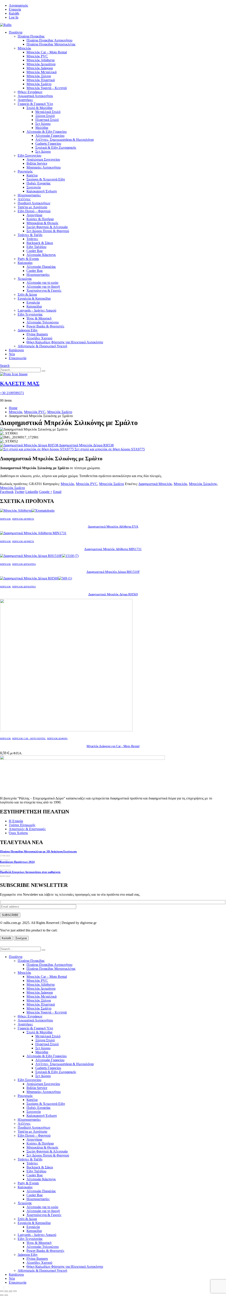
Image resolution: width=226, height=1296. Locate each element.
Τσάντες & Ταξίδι (30, 235)
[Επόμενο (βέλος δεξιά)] (6, 1295)
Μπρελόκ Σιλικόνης (203, 484)
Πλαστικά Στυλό (47, 120)
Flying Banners (37, 334)
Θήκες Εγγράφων (30, 92)
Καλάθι (14, 13)
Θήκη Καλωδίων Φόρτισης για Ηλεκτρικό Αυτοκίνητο (64, 342)
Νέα (12, 354)
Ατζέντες (24, 199)
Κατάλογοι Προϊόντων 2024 (17, 861)
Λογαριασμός (18, 5)
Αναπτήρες (25, 100)
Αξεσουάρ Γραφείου (49, 135)
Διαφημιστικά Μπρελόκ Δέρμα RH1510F (113, 572)
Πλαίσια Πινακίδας (31, 36)
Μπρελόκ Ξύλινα (38, 76)
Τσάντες (32, 239)
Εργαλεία (33, 302)
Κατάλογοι (16, 350)
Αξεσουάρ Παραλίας (41, 267)
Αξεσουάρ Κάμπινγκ (41, 255)
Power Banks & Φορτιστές (45, 326)
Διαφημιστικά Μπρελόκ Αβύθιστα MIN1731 (112, 549)
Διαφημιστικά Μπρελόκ (155, 484)
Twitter (19, 492)
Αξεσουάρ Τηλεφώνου (42, 322)
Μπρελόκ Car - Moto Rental (29, 738)
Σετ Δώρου (43, 151)
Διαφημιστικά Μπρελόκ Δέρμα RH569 (113, 594)
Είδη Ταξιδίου (36, 247)
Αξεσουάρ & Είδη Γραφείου (46, 132)
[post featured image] (27, 510)
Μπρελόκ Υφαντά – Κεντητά (46, 88)
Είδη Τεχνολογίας (30, 314)
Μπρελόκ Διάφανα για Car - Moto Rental (113, 746)
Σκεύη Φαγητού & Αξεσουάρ (47, 227)
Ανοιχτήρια (34, 215)
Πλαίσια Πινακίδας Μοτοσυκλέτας (50, 44)
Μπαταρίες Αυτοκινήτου (43, 167)
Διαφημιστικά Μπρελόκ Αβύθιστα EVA (113, 526)
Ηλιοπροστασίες (29, 195)
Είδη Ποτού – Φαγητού (34, 211)
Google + (45, 492)
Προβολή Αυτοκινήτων (34, 203)
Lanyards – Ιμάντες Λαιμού (37, 310)
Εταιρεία (15, 9)
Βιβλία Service (36, 163)
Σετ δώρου (43, 124)
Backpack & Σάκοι (39, 243)
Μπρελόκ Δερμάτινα (40, 64)
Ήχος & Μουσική (38, 318)
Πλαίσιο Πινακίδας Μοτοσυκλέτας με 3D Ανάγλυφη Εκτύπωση (38, 851)
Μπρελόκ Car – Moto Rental (46, 52)
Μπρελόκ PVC (37, 56)
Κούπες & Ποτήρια (40, 219)
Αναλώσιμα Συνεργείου (43, 159)
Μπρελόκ (24, 48)
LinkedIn (31, 492)
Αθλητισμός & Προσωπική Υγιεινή (42, 346)
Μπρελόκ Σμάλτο (38, 84)
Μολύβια (41, 128)
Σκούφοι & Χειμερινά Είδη (45, 179)
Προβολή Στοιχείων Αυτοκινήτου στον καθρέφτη (30, 872)
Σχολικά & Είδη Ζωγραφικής (55, 147)
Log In (13, 17)
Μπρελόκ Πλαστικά (40, 80)
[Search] (43, 371)
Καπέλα (32, 175)
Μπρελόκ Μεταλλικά (41, 72)
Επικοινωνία (17, 358)
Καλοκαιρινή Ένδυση (41, 191)
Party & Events (28, 259)
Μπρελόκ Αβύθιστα (40, 60)
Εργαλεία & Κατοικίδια (34, 298)
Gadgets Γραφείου (48, 143)
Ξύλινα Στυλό (45, 116)
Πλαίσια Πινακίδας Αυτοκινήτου (49, 40)
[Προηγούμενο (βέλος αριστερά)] (2, 1295)
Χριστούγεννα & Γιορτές (43, 290)
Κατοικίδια (34, 306)
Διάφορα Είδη (27, 330)
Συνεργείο (33, 187)
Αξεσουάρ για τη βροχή (43, 286)
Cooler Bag (34, 251)
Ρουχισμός (25, 171)
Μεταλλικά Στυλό (47, 112)
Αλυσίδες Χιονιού (39, 338)
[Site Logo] (5, 25)
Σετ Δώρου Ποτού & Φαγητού (47, 231)
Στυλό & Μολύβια (39, 108)
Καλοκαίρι (25, 263)
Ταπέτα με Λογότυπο (32, 207)
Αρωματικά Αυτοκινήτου (35, 96)
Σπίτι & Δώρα (27, 294)
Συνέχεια (21, 938)
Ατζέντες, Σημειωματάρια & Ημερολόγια (64, 139)
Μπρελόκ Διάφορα (39, 68)
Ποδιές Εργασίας (38, 183)
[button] (4, 365)
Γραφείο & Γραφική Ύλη (35, 104)
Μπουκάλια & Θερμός (42, 223)
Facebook (7, 492)
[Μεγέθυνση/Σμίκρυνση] (2, 1291)
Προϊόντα (15, 32)
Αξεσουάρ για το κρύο (42, 282)
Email (57, 492)
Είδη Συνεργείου (29, 155)
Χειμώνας (25, 278)
